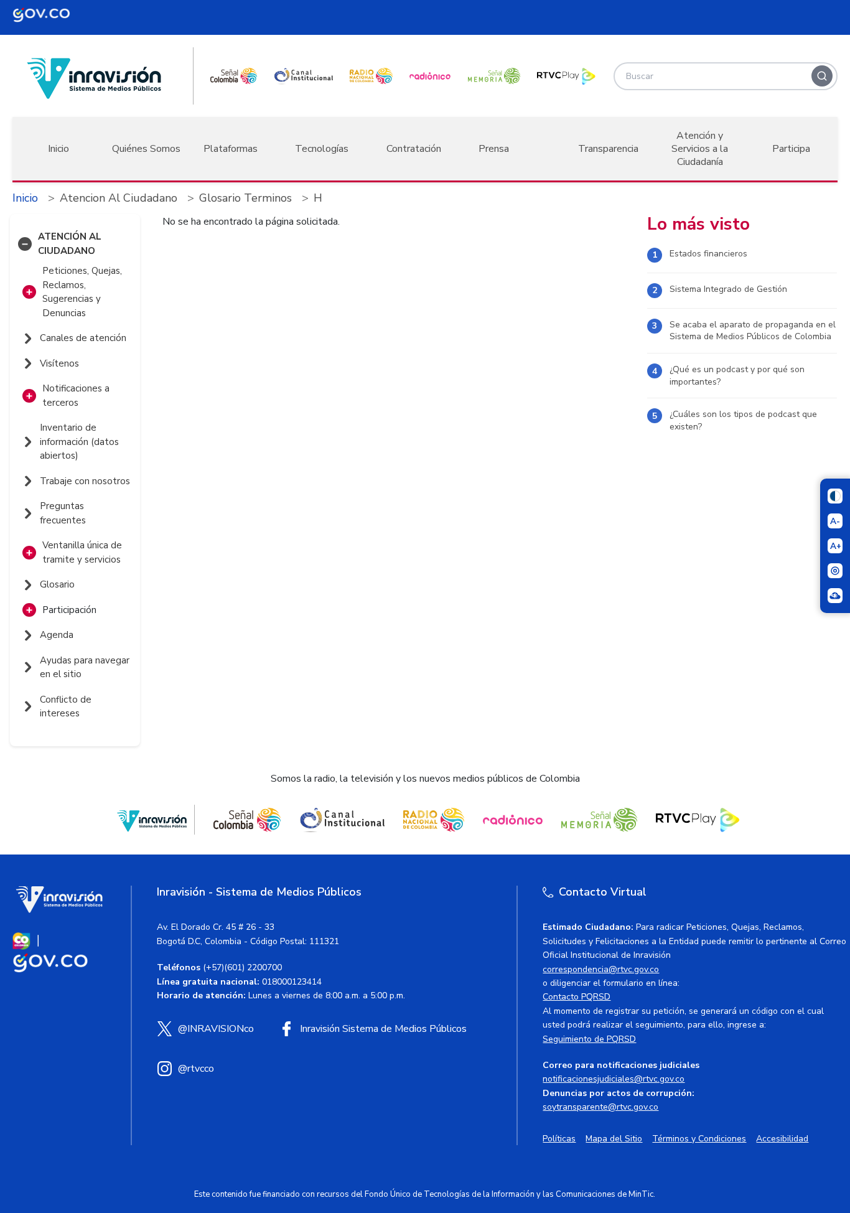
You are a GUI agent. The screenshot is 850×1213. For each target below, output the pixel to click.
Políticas (559, 1139)
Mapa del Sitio (614, 1139)
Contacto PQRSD (576, 997)
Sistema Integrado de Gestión (728, 289)
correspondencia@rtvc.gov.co (601, 969)
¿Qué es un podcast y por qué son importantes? (737, 375)
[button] (25, 244)
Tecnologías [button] (321, 149)
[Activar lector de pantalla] (835, 570)
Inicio (58, 149)
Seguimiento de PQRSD (589, 1039)
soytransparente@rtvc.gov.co (600, 1107)
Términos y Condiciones (699, 1139)
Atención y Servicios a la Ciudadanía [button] (699, 149)
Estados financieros (708, 254)
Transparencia (608, 149)
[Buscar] (822, 76)
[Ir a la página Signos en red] (835, 595)
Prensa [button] (494, 149)
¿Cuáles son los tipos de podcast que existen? (743, 420)
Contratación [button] (413, 149)
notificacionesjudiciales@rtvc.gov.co (613, 1079)
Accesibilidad (782, 1139)
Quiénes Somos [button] (146, 149)
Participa (791, 149)
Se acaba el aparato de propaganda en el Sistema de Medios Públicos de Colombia (753, 331)
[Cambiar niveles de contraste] (835, 496)
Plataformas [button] (230, 149)
